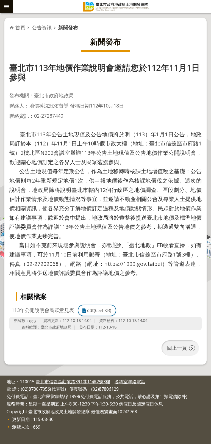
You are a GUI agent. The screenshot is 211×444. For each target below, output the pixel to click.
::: (3, 379)
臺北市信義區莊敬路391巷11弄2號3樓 (73, 382)
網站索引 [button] (6, 6)
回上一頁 (177, 347)
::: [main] (13, 23)
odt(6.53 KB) (99, 310)
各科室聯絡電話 (130, 382)
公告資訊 (42, 27)
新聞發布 (68, 27)
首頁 (20, 27)
